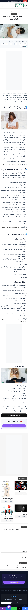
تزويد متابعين (20, 599)
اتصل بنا (15, 599)
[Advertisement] (14, 70)
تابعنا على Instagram (14, 415)
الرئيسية (16, 11)
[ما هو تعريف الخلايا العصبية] (21, 485)
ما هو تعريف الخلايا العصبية (22, 491)
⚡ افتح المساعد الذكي (14, 582)
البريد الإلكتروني (24, 551)
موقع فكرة (6, 101)
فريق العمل (16, 602)
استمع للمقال (23, 43)
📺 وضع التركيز (23, 46)
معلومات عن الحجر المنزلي (8, 518)
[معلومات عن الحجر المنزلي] (7, 510)
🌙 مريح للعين (4, 43)
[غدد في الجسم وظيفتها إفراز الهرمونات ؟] (7, 489)
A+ (15, 43)
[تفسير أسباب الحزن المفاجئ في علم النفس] (21, 508)
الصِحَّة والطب (11, 11)
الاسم (25, 545)
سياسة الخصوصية (8, 599)
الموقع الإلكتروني (24, 557)
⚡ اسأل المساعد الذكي (14, 425)
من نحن (11, 602)
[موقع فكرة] (20, 5)
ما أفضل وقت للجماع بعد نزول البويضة (12, 164)
